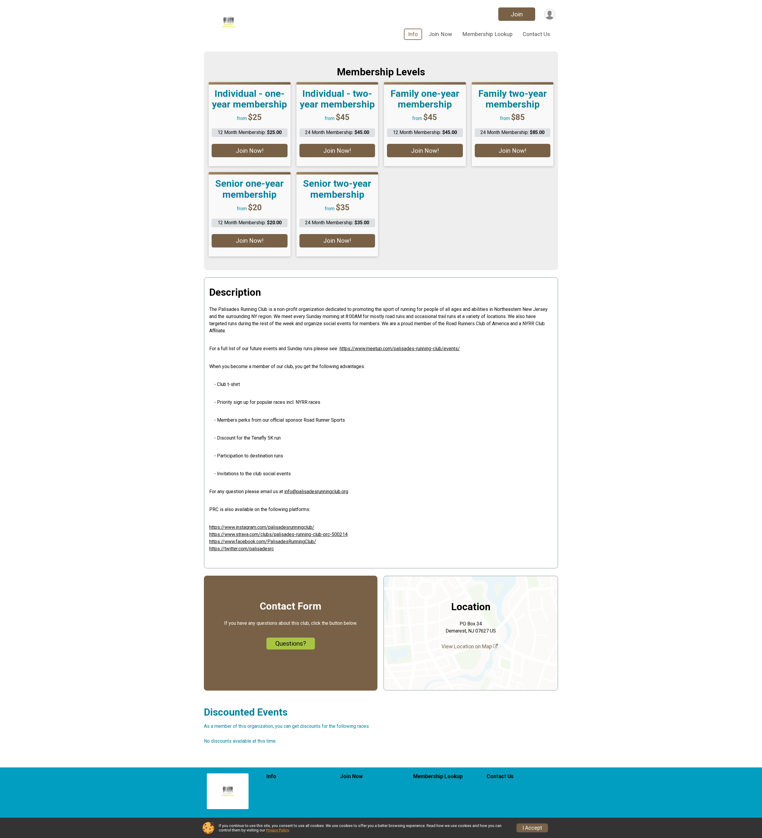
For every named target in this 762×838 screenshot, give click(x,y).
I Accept (532, 828)
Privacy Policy (277, 830)
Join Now (440, 34)
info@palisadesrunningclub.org (316, 491)
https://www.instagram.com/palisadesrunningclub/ (261, 527)
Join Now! (249, 150)
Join (517, 14)
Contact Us (536, 34)
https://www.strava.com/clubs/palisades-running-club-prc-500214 (278, 534)
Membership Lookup (487, 34)
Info (413, 34)
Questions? (290, 643)
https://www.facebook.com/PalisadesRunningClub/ (262, 541)
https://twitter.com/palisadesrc (241, 549)
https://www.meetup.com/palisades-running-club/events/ (400, 348)
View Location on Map (467, 646)
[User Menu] (549, 14)
